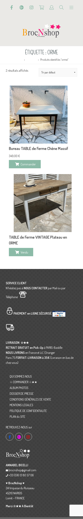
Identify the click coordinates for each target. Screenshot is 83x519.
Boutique (31, 59)
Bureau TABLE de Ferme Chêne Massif (38, 148)
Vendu (24, 252)
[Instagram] (31, 7)
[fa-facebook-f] (10, 437)
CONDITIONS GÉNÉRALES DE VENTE (30, 399)
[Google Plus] (21, 7)
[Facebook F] (11, 7)
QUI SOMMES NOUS (21, 376)
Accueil (19, 59)
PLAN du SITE (17, 417)
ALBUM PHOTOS (19, 388)
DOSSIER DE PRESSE (22, 394)
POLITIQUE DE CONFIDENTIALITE (28, 411)
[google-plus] (19, 437)
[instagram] (28, 437)
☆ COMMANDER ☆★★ (23, 382)
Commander (28, 164)
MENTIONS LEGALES (21, 405)
